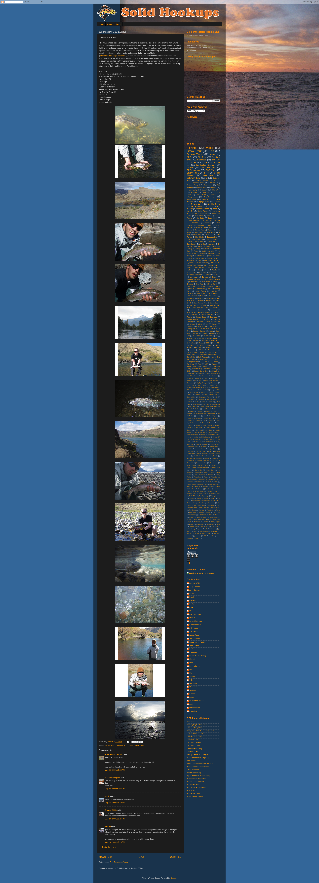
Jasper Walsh (194, 635)
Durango (199, 411)
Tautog (206, 498)
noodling (189, 533)
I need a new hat (192, 437)
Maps (198, 453)
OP (191, 470)
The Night (202, 305)
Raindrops (190, 481)
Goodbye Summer (199, 331)
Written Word (200, 524)
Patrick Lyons (194, 666)
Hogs (212, 333)
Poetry (189, 267)
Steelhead (201, 160)
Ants (206, 378)
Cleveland (201, 399)
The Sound (192, 510)
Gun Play (204, 333)
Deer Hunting (206, 404)
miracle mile (204, 531)
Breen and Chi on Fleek (200, 387)
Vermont (214, 364)
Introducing (201, 289)
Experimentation (202, 209)
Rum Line (190, 486)
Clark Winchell (195, 614)
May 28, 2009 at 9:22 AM (115, 770)
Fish (211, 151)
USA (206, 364)
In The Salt (197, 441)
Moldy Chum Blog (194, 772)
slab (205, 536)
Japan (206, 444)
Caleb (191, 607)
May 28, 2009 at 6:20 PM (115, 803)
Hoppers (202, 434)
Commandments (212, 399)
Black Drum (190, 385)
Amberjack (190, 378)
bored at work (193, 526)
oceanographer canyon (202, 533)
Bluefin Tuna (193, 173)
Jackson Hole (191, 338)
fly (194, 529)
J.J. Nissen (193, 631)
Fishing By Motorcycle (194, 418)
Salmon (199, 270)
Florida (217, 202)
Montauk (215, 458)
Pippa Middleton (200, 475)
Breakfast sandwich (193, 279)
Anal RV (198, 378)
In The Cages (208, 439)
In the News (208, 336)
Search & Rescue (199, 491)
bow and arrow (205, 526)
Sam (191, 673)
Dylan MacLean (195, 621)
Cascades (199, 322)
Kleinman (193, 652)
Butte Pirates (194, 392)
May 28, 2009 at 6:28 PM (115, 842)
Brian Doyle (214, 387)
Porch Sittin (197, 477)
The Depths (214, 362)
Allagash (217, 312)
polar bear (197, 536)
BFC (200, 380)
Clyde (200, 324)
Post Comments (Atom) (119, 862)
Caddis (211, 392)
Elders (215, 411)
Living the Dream (200, 449)
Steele (212, 154)
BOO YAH (210, 170)
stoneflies (212, 536)
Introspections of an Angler (197, 755)
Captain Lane (199, 258)
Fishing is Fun (192, 329)
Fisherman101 (195, 625)
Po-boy (210, 475)
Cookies (189, 402)
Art (195, 380)
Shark (201, 350)
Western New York (193, 366)
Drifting (215, 282)
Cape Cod (212, 218)
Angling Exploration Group (197, 725)
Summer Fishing (200, 230)
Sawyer (192, 676)
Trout (199, 364)
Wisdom (205, 521)
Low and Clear (200, 451)
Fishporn (189, 420)
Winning (194, 192)
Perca (212, 472)
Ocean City (198, 470)
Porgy (206, 477)
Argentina (193, 315)
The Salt (216, 160)
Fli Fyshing (207, 260)
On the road (210, 298)
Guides (211, 227)
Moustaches (190, 460)
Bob (216, 385)
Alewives (214, 376)
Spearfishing (191, 357)
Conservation (193, 282)
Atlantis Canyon (207, 315)
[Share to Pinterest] (141, 742)
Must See (205, 340)
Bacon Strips (201, 317)
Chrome (192, 324)
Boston (214, 277)
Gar (213, 329)
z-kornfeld (193, 711)
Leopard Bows (213, 446)
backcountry (211, 232)
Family (199, 416)
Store (118, 24)
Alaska (202, 253)
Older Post (175, 857)
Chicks (217, 279)
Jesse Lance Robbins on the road (200, 764)
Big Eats (200, 218)
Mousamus (211, 244)
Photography (192, 190)
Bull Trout (205, 319)
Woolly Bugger (215, 521)
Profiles (209, 345)
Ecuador (207, 411)
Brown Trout (110, 745)
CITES (203, 392)
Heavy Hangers (213, 432)
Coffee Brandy (193, 220)
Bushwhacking (212, 237)
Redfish (210, 267)
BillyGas (192, 600)
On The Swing (214, 204)
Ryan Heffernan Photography (198, 775)
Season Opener (212, 491)
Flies (206, 173)
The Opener (204, 507)
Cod (206, 324)
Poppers (200, 345)
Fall (219, 413)
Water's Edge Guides (195, 796)
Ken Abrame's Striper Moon (198, 767)
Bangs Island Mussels (211, 380)
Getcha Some (196, 204)
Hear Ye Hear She (199, 432)
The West (216, 190)
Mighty (189, 340)
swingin (192, 373)
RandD (200, 300)
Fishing (191, 147)
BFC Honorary (210, 197)
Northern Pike (198, 183)
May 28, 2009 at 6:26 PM (115, 819)
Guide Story (198, 430)
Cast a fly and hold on (195, 239)
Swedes (191, 498)
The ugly (201, 510)
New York (206, 199)
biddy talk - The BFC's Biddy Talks (200, 731)
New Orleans (191, 465)
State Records (203, 357)
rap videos (213, 310)
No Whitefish (214, 465)
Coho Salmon (191, 244)
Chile (216, 397)
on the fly (217, 275)
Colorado (207, 185)
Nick (191, 663)
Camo (205, 394)
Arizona (189, 380)
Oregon (201, 343)
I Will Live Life (192, 752)
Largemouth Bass (192, 446)
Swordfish (199, 216)
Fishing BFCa (201, 326)
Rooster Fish (202, 484)
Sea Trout (216, 347)
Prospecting (203, 479)
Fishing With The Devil (211, 418)
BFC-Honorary (193, 170)
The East (193, 305)
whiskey (197, 538)
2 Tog (206, 373)
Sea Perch (208, 489)
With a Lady (139, 745)
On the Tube (210, 470)
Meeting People (212, 456)
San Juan (192, 489)
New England (212, 296)
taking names (192, 197)
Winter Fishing (197, 369)
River (215, 481)
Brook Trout (194, 151)
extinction (216, 307)
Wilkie (209, 519)
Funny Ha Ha (201, 227)
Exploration (211, 413)
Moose (196, 340)
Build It (218, 390)
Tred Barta (192, 514)
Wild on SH (207, 366)
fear (214, 369)
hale (206, 529)
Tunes (207, 270)
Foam (204, 423)
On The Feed (191, 343)
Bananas (205, 277)
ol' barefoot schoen (196, 701)
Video (209, 147)
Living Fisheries (193, 770)
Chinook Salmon (211, 239)
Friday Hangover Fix (211, 220)
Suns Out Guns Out (204, 359)
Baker (191, 593)
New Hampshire (201, 463)
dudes (208, 307)
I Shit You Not (215, 263)
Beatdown (200, 225)
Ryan (191, 670)
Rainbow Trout (121, 745)
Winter (213, 195)
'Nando (192, 694)
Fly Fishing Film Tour (194, 263)
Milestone (207, 458)
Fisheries (190, 326)
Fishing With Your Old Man (196, 286)
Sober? (204, 190)
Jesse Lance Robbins (114, 754)
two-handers (194, 277)
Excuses (214, 324)
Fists (204, 420)
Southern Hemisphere (208, 355)
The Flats (202, 503)
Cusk (203, 402)
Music (213, 187)
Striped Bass (192, 185)
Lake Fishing (201, 291)
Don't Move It (206, 409)
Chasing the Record (205, 397)
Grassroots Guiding (194, 749)
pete (191, 704)
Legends (214, 291)
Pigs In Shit (216, 343)
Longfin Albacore (213, 449)
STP (210, 486)
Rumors (197, 486)
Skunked (206, 249)
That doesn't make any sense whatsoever (205, 500)
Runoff (205, 486)
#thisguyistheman (204, 312)
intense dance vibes (201, 371)
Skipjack (211, 493)
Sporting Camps (204, 496)
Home (101, 24)
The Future (211, 503)
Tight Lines (210, 510)
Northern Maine (203, 467)
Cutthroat (211, 402)
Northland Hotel (215, 467)
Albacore (204, 376)
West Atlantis (213, 517)
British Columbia (192, 390)
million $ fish (215, 371)
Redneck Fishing (197, 206)
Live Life (202, 244)
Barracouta (190, 383)
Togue (218, 510)
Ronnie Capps (191, 484)
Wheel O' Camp (192, 519)
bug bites (202, 272)
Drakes (191, 411)
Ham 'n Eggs (208, 430)
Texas (212, 498)
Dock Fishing (193, 406)
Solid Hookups (207, 167)
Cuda (196, 402)
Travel (130, 745)
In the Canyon (208, 441)
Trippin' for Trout (193, 793)
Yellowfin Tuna (193, 178)
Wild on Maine (198, 307)
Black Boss (214, 383)
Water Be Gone (201, 517)
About (110, 24)
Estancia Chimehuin (200, 413)
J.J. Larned (193, 628)
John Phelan (194, 645)
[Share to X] (137, 742)
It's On (190, 211)
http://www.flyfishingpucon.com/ (112, 56)
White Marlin (199, 232)
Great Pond (198, 427)
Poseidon (194, 223)
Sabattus (217, 486)
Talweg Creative (192, 362)
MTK (209, 451)
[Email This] (132, 742)
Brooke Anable (192, 319)
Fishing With (213, 326)
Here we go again (192, 434)
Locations (190, 293)
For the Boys (204, 329)
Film (205, 416)
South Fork (191, 355)
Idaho (215, 209)
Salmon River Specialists (196, 778)
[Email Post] (127, 742)
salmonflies (191, 312)
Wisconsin (197, 521)
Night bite (214, 340)
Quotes (190, 167)
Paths (205, 472)
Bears (210, 256)
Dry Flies (199, 284)
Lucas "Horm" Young (197, 656)
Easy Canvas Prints (194, 737)
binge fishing (191, 272)
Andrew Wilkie (111, 810)
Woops (191, 524)
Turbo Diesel (202, 514)
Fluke (218, 420)
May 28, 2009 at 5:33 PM (115, 789)
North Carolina (191, 467)
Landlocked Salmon (205, 165)
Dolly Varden (205, 282)
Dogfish (197, 409)
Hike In (191, 289)
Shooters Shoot (191, 493)
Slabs (218, 493)
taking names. (203, 180)
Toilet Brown (192, 512)
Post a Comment (109, 847)
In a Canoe (197, 336)
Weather (215, 270)
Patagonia (198, 472)
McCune (204, 453)
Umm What (201, 187)
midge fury (203, 310)
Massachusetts (192, 296)
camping (215, 526)
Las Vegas (203, 446)
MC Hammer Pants (210, 265)
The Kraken (211, 505)
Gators (198, 425)
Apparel (211, 253)
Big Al (191, 597)
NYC (213, 460)
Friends (211, 423)
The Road (190, 364)
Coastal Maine (212, 242)
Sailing (208, 347)
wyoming (207, 223)
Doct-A (192, 618)
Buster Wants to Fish (195, 734)
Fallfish (191, 416)
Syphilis (199, 498)
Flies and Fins (192, 740)
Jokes (209, 289)
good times (197, 235)
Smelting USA (192, 352)
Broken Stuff (203, 390)
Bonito (189, 387)
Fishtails (197, 420)
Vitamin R (217, 514)
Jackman (198, 444)
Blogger (174, 878)
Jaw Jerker (191, 761)
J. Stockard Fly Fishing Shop (198, 758)
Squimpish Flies (193, 784)
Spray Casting (215, 496)
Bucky (191, 604)
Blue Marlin (199, 237)
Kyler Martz (214, 444)
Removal (199, 481)
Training (207, 512)
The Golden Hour (199, 505)
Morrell (108, 826)
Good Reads (207, 425)
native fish (214, 531)
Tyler (191, 680)
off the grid (207, 275)
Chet (191, 611)
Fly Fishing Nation (194, 743)
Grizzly (195, 333)
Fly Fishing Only (193, 746)
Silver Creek (202, 493)
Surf (216, 359)
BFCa (189, 157)
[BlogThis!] (134, 742)
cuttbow (207, 369)
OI (206, 178)
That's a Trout (191, 503)
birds (218, 524)
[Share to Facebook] (139, 742)
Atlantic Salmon (200, 256)
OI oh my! (200, 298)
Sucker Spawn (215, 303)
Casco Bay (213, 394)
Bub (211, 390)
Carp (211, 279)
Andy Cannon (194, 587)
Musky (202, 296)
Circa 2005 (190, 399)
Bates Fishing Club (194, 728)
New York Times (203, 465)
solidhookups (194, 708)
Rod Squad (199, 347)
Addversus (191, 722)
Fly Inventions (194, 423)
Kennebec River (195, 265)
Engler (189, 413)
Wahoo (210, 230)
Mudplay (206, 460)
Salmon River (201, 195)
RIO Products (213, 479)
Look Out (190, 451)
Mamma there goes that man (207, 293)
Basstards (213, 317)
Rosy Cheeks (213, 484)
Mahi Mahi (191, 199)
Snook (202, 352)
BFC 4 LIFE (208, 235)
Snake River (193, 496)
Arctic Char (214, 378)
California (197, 394)
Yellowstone (210, 524)
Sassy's (200, 489)
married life (193, 310)
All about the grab (112, 778)
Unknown (193, 683)
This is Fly (191, 790)
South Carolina (212, 352)
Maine (212, 183)
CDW (204, 279)
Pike (191, 345)
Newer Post (105, 857)
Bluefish (209, 385)
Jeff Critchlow (194, 638)
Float (216, 260)
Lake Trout (203, 211)
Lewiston (189, 449)
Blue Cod (201, 385)
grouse (200, 529)
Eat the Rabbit (211, 284)
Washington (208, 175)
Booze (204, 162)
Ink (216, 336)
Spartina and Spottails (195, 781)
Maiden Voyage (212, 338)
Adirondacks (194, 376)
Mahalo (201, 338)
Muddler (199, 460)
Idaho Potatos (205, 437)
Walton (191, 517)
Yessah (210, 216)
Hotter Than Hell (213, 434)
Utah (210, 514)
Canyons (205, 192)
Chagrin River (191, 397)
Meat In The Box (199, 456)
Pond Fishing (199, 267)
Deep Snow (196, 404)
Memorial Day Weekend (194, 458)
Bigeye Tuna (204, 202)
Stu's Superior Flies (200, 303)
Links (193, 162)
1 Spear (199, 373)
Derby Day (216, 404)
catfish (189, 529)
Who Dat (201, 519)
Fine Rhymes (213, 416)
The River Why (215, 507)
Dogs (199, 260)
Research (208, 481)
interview (213, 529)
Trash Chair (216, 512)
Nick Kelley (191, 298)
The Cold (204, 362)
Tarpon (210, 206)
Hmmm (217, 180)
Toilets (201, 512)
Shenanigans (212, 350)
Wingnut (192, 690)
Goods (210, 331)
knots (195, 531)
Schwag (197, 249)
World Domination (208, 251)
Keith (107, 796)
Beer (210, 225)
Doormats (217, 409)
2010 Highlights (215, 373)
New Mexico (214, 463)
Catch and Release (213, 322)
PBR (207, 343)
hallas (191, 697)
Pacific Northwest (204, 246)
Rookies (209, 300)
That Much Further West (196, 787)
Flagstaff (211, 420)
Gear (206, 263)
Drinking (190, 284)
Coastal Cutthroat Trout (195, 242)
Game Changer (214, 286)
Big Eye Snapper (202, 383)
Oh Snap (202, 157)
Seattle (192, 350)
